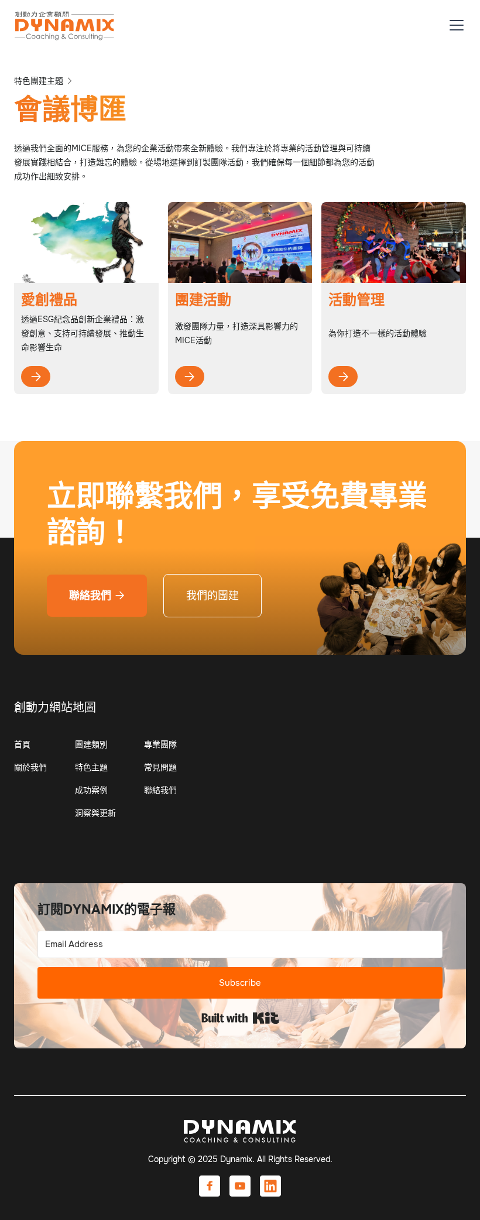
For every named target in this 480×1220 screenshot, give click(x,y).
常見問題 (160, 767)
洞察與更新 (95, 813)
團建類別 (91, 744)
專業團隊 (160, 744)
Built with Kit (240, 1017)
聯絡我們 (97, 595)
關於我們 (30, 767)
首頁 (22, 744)
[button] (454, 25)
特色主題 (91, 767)
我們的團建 (212, 595)
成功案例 (91, 790)
